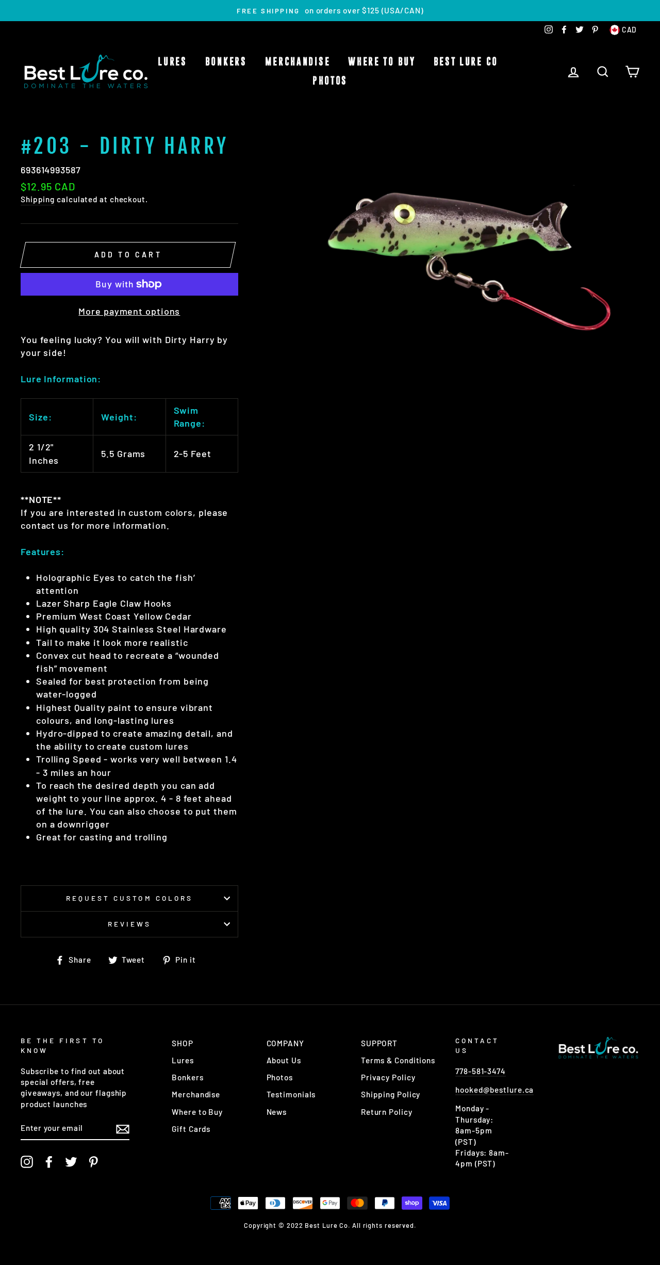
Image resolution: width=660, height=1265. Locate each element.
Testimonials (291, 1094)
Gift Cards (191, 1128)
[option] (330, 10)
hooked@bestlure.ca (494, 1089)
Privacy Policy (388, 1077)
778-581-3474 (480, 1071)
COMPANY (285, 1043)
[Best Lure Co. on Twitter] (71, 1162)
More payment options (129, 311)
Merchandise (298, 62)
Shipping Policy (391, 1094)
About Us (284, 1060)
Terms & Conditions (398, 1060)
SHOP (182, 1043)
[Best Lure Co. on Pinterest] (93, 1162)
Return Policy (386, 1111)
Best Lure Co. (468, 62)
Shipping (38, 199)
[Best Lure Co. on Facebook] (49, 1162)
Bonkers (226, 62)
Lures (172, 62)
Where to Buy (381, 62)
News (277, 1111)
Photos (330, 81)
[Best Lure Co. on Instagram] (27, 1162)
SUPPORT (379, 1043)
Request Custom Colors (129, 898)
